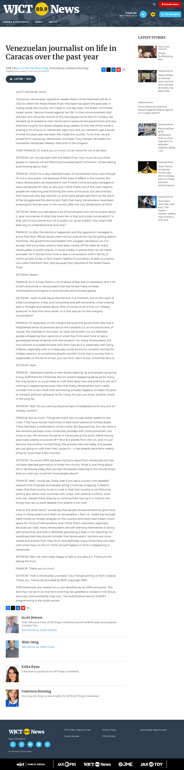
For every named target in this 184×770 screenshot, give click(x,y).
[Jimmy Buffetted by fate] (147, 52)
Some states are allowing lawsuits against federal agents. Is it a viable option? (156, 109)
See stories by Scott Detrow (39, 630)
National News (165, 71)
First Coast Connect (163, 47)
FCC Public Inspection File (77, 730)
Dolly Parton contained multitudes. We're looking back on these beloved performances (166, 176)
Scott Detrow (26, 68)
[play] (143, 14)
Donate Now (171, 4)
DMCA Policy (108, 736)
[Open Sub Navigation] (31, 22)
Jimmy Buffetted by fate (165, 56)
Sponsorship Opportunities (153, 730)
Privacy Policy (109, 730)
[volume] (153, 14)
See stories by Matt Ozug (38, 646)
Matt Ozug (41, 68)
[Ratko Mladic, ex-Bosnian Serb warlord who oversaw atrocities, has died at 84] (147, 76)
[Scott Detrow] (12, 624)
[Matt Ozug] (12, 649)
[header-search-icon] (154, 4)
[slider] (148, 14)
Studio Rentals (71, 736)
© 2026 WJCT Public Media (20, 751)
